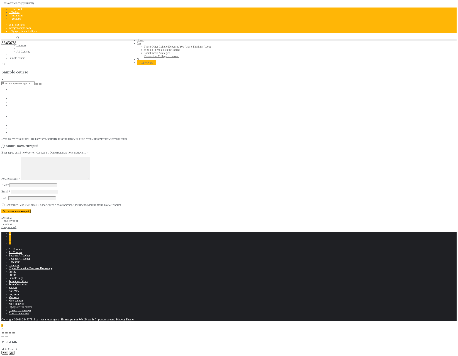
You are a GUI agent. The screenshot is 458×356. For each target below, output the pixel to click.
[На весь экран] (10, 332)
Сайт (4, 198)
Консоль (14, 290)
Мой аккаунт (16, 303)
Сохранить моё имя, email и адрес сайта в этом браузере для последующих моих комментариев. (64, 204)
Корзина (14, 294)
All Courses (15, 249)
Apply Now (146, 62)
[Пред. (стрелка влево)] (2, 336)
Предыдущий (9, 220)
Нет (5, 352)
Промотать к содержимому (17, 2)
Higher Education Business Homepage (30, 268)
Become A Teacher (19, 255)
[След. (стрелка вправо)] (6, 336)
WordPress (85, 319)
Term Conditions (18, 281)
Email (5, 191)
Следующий (8, 227)
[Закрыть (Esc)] (2, 332)
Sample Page (16, 278)
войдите (52, 138)
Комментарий (10, 178)
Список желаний (19, 313)
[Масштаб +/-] (13, 332)
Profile (12, 271)
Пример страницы (20, 310)
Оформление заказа (20, 306)
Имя (5, 184)
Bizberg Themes (125, 319)
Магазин (14, 297)
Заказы (13, 287)
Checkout (14, 261)
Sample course (14, 72)
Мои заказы (16, 300)
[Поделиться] (6, 332)
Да (11, 352)
